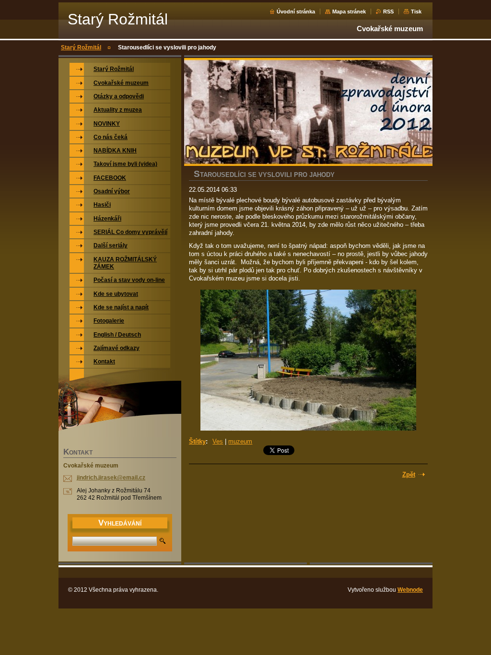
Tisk (416, 11)
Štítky (197, 441)
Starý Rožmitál (81, 47)
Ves (217, 441)
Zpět (408, 474)
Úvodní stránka (296, 11)
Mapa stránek (349, 11)
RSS (388, 11)
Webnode (410, 590)
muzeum (240, 441)
